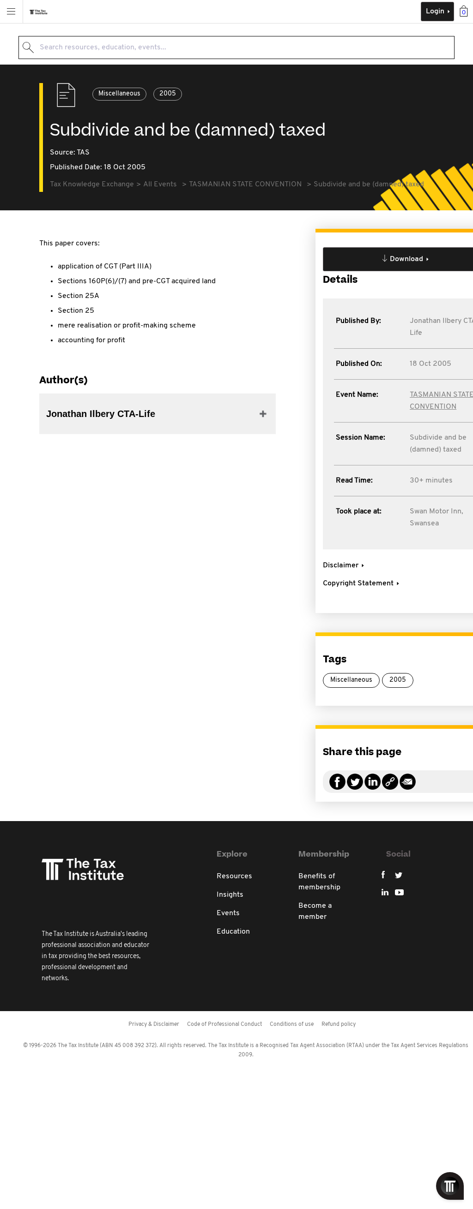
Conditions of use (292, 1024)
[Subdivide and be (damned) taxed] (390, 787)
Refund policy (338, 1024)
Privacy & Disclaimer (153, 1024)
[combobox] (236, 47)
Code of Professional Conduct (224, 1024)
